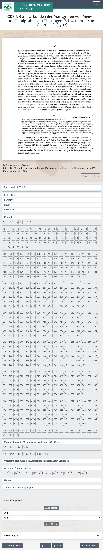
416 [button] (95, 342)
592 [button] (44, 394)
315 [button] (89, 312)
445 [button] (67, 351)
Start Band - (15, 187)
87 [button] (67, 242)
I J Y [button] (34, 473)
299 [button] (84, 306)
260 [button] (55, 296)
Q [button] (61, 473)
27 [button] (81, 229)
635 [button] (10, 410)
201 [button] (10, 283)
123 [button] (38, 258)
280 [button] (72, 301)
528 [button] (67, 376)
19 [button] (45, 229)
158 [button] (44, 267)
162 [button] (67, 267)
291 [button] (38, 306)
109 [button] (55, 254)
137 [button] (21, 263)
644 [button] (61, 410)
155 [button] (27, 267)
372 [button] (27, 330)
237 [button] (21, 292)
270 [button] (16, 301)
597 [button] (72, 394)
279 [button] (67, 301)
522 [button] (33, 376)
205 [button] (33, 283)
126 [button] (55, 258)
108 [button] (50, 254)
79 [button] (31, 242)
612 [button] (72, 401)
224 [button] (44, 287)
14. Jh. (7, 513)
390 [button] (33, 335)
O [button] (54, 473)
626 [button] (55, 405)
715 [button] (89, 430)
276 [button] (50, 301)
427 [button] (61, 346)
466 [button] (89, 355)
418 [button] (10, 346)
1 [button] (3, 222)
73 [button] (4, 242)
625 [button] (50, 405)
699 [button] (84, 423)
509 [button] (55, 371)
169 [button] (10, 272)
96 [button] (13, 247)
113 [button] (78, 254)
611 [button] (67, 401)
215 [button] (89, 283)
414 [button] (84, 342)
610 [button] (61, 401)
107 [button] (44, 254)
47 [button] (76, 233)
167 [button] (95, 267)
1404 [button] (32, 454)
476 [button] (50, 360)
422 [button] (33, 346)
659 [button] (50, 414)
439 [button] (33, 351)
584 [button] (95, 389)
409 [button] (55, 342)
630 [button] (78, 405)
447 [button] (78, 351)
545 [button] (67, 380)
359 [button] (50, 326)
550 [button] (95, 380)
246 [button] (72, 292)
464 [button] (78, 355)
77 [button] (22, 242)
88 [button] (72, 242)
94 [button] (4, 247)
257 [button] (38, 296)
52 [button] (4, 238)
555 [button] (27, 385)
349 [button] (89, 321)
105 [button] (33, 254)
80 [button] (36, 242)
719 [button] (16, 435)
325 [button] (50, 317)
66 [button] (67, 238)
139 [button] (33, 263)
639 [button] (33, 410)
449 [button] (89, 351)
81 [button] (40, 242)
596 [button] (67, 394)
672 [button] (27, 419)
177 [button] (55, 272)
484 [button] (95, 360)
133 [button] (95, 258)
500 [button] (4, 371)
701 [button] (10, 430)
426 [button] (55, 346)
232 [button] (89, 287)
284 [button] (95, 301)
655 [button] (27, 414)
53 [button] (9, 238)
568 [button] (4, 389)
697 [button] (72, 423)
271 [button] (21, 301)
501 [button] (10, 371)
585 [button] (4, 394)
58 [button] (31, 238)
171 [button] (21, 272)
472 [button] (27, 360)
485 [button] (4, 364)
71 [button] (90, 238)
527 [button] (61, 376)
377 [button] (55, 330)
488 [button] (21, 364)
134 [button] (4, 263)
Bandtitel (8, 200)
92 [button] (90, 242)
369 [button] (10, 330)
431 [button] (84, 346)
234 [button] (4, 292)
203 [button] (21, 283)
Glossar (8, 480)
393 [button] (50, 335)
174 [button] (38, 272)
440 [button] (38, 351)
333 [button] (95, 317)
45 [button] (67, 233)
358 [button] (44, 326)
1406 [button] (46, 454)
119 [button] (16, 258)
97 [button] (18, 247)
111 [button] (67, 254)
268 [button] (4, 301)
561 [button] (61, 385)
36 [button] (27, 233)
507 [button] (44, 371)
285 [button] (4, 306)
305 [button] (33, 312)
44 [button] (63, 233)
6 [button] (20, 222)
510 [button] (61, 371)
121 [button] (27, 258)
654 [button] (21, 414)
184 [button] (95, 272)
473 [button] (33, 360)
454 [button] (21, 355)
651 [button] (4, 414)
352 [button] (10, 326)
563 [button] (72, 385)
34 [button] (18, 233)
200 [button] (4, 283)
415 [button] (89, 342)
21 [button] (54, 229)
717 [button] (4, 435)
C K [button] (11, 473)
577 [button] (55, 389)
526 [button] (55, 376)
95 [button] (9, 247)
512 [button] (72, 371)
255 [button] (27, 296)
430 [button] (78, 346)
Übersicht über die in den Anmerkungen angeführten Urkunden (36, 461)
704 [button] (27, 430)
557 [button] (38, 385)
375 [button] (44, 330)
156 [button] (33, 267)
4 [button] (13, 222)
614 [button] (84, 401)
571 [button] (21, 389)
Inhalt (7, 205)
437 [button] (21, 351)
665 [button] (84, 414)
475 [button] (44, 360)
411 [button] (67, 342)
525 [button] (50, 376)
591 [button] (38, 394)
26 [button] (76, 229)
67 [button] (72, 238)
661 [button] (61, 414)
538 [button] (27, 380)
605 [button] (33, 401)
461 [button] (61, 355)
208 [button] (50, 283)
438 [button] (27, 351)
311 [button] (67, 312)
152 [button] (10, 267)
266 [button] (89, 296)
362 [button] (67, 326)
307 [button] (44, 312)
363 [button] (72, 326)
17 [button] (36, 229)
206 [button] (38, 283)
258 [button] (44, 296)
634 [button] (4, 410)
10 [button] (4, 229)
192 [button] (44, 276)
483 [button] (89, 360)
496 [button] (67, 364)
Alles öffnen (51, 508)
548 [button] (84, 380)
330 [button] (78, 317)
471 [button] (21, 360)
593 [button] (50, 394)
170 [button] (16, 272)
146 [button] (72, 263)
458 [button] (44, 355)
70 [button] (85, 238)
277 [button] (55, 301)
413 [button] (78, 342)
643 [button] (55, 410)
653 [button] (16, 414)
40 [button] (45, 233)
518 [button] (10, 376)
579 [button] (67, 389)
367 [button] (95, 326)
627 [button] (61, 405)
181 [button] (78, 272)
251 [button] (4, 296)
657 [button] (38, 414)
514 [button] (84, 371)
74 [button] (9, 242)
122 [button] (33, 258)
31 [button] (4, 233)
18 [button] (40, 229)
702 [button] (16, 430)
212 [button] (72, 283)
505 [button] (33, 371)
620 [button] (21, 405)
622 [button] (33, 405)
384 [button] (95, 330)
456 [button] (33, 355)
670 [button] (16, 419)
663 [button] (72, 414)
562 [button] (67, 385)
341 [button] (44, 321)
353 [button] (16, 326)
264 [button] (78, 296)
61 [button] (45, 238)
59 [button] (36, 238)
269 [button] (10, 301)
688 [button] (21, 423)
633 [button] (95, 405)
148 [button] (84, 263)
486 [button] (10, 364)
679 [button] (67, 419)
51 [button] (94, 233)
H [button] (30, 473)
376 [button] (50, 330)
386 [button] (10, 335)
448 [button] (84, 351)
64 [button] (58, 238)
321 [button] (27, 317)
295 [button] (61, 306)
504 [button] (27, 371)
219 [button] (16, 287)
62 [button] (49, 238)
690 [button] (33, 423)
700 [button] (4, 430)
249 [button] (89, 292)
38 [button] (36, 233)
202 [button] (16, 283)
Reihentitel (9, 195)
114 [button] (84, 254)
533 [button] (95, 376)
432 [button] (89, 346)
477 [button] (55, 360)
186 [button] (10, 276)
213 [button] (78, 283)
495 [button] (61, 364)
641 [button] (44, 410)
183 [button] (89, 272)
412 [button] (72, 342)
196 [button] (67, 276)
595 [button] (61, 394)
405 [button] (33, 342)
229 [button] (72, 287)
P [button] (57, 473)
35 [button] (22, 233)
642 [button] (50, 410)
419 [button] (16, 346)
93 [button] (94, 242)
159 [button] (50, 267)
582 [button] (84, 389)
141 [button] (44, 263)
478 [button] (61, 360)
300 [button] (4, 312)
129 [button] (72, 258)
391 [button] (38, 335)
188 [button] (21, 276)
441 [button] (44, 351)
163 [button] (72, 267)
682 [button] (84, 419)
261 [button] (61, 296)
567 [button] (95, 385)
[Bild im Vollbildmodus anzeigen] (99, 34)
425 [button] (50, 346)
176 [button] (50, 272)
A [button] (3, 473)
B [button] (7, 473)
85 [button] (58, 242)
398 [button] (78, 335)
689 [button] (27, 423)
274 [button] (38, 301)
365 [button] (84, 326)
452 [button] (10, 355)
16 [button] (31, 229)
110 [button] (61, 254)
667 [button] (95, 414)
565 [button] (84, 385)
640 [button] (38, 410)
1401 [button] (12, 454)
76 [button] (18, 242)
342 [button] (50, 321)
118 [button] (10, 258)
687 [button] (16, 423)
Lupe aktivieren (90, 175)
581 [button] (78, 389)
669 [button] (10, 419)
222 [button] (33, 287)
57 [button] (27, 238)
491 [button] (38, 364)
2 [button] (7, 222)
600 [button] (4, 401)
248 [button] (84, 292)
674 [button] (38, 419)
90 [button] (81, 242)
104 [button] (27, 254)
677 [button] (55, 419)
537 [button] (21, 380)
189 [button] (27, 276)
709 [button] (55, 430)
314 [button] (84, 312)
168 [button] (4, 272)
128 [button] (67, 258)
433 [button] (95, 346)
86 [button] (63, 242)
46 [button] (72, 233)
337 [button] (21, 321)
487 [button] (16, 364)
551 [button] (4, 385)
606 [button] (38, 401)
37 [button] (31, 233)
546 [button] (72, 380)
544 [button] (61, 380)
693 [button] (50, 423)
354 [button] (21, 326)
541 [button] (44, 380)
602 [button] (16, 401)
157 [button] (38, 267)
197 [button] (72, 276)
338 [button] (27, 321)
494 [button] (55, 364)
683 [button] (89, 419)
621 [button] (27, 405)
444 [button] (61, 351)
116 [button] (95, 254)
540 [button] (38, 380)
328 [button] (67, 317)
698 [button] (78, 423)
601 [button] (10, 401)
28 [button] (85, 229)
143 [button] (55, 263)
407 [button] (44, 342)
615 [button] (89, 401)
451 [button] (4, 355)
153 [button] (16, 267)
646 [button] (72, 410)
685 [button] (4, 423)
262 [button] (67, 296)
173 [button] (33, 272)
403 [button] (21, 342)
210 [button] (61, 283)
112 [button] (72, 254)
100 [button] (4, 254)
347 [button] (78, 321)
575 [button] (44, 389)
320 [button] (21, 317)
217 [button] (4, 287)
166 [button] (89, 267)
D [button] (16, 473)
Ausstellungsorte (12, 535)
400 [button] (4, 342)
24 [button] (67, 229)
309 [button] (55, 312)
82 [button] (45, 242)
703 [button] (21, 430)
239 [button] (33, 292)
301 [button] (10, 312)
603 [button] (21, 401)
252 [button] (10, 296)
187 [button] (16, 276)
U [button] (75, 473)
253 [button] (16, 296)
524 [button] (44, 376)
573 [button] (33, 389)
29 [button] (90, 229)
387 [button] (16, 335)
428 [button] (67, 346)
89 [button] (76, 242)
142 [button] (50, 263)
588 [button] (21, 394)
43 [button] (58, 233)
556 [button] (33, 385)
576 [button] (50, 389)
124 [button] (44, 258)
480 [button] (72, 360)
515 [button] (89, 371)
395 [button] (61, 335)
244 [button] (61, 292)
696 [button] (67, 423)
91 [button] (85, 242)
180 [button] (72, 272)
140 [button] (38, 263)
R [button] (65, 473)
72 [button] (94, 238)
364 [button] (78, 326)
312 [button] (72, 312)
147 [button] (78, 263)
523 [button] (38, 376)
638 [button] (27, 410)
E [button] (19, 473)
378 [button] (61, 330)
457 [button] (38, 355)
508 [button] (50, 371)
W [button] (83, 473)
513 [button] (78, 371)
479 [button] (67, 360)
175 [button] (44, 272)
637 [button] (21, 410)
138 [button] (27, 263)
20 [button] (49, 229)
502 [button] (16, 371)
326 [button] (55, 317)
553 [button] (16, 385)
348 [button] (84, 321)
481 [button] (78, 360)
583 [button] (89, 389)
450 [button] (95, 351)
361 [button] (61, 326)
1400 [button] (5, 454)
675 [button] (44, 419)
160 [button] (55, 267)
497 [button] (72, 364)
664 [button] (78, 414)
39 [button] (40, 233)
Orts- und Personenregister (18, 468)
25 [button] (72, 229)
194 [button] (55, 276)
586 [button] (10, 394)
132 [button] (89, 258)
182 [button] (84, 272)
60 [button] (40, 238)
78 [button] (27, 242)
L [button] (42, 473)
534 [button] (4, 380)
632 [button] (89, 405)
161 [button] (61, 267)
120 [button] (21, 258)
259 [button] (50, 296)
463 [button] (72, 355)
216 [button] (95, 283)
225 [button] (50, 287)
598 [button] (78, 394)
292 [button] (44, 306)
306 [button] (38, 312)
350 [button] (95, 321)
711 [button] (67, 430)
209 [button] (55, 283)
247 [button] (78, 292)
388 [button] (21, 335)
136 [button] (16, 263)
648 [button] (84, 410)
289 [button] (27, 306)
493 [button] (50, 364)
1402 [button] (19, 454)
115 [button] (89, 254)
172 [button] (27, 272)
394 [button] (55, 335)
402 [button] (16, 342)
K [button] (39, 473)
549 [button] (89, 380)
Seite (47, 545)
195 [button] (61, 276)
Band (59, 545)
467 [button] (95, 355)
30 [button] (94, 229)
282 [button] (84, 301)
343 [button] (55, 321)
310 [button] (61, 312)
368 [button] (4, 330)
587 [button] (16, 394)
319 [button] (16, 317)
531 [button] (84, 376)
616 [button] (95, 401)
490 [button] (33, 364)
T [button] (71, 473)
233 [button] (95, 287)
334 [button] (4, 321)
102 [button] (16, 254)
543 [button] (55, 380)
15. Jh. (7, 517)
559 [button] (50, 385)
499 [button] (84, 364)
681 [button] (78, 419)
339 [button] (33, 321)
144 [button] (61, 263)
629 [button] (72, 405)
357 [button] (38, 326)
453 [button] (16, 355)
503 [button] (21, 371)
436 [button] (16, 351)
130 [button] (78, 258)
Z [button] (86, 473)
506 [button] (38, 371)
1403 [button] (25, 454)
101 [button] (10, 254)
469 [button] (10, 360)
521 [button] (27, 376)
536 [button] (16, 380)
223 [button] (38, 287)
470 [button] (16, 360)
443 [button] (55, 351)
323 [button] (38, 317)
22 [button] (58, 229)
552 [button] (10, 385)
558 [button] (44, 385)
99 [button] (27, 247)
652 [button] (10, 414)
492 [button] (44, 364)
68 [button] (76, 238)
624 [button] (44, 405)
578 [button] (61, 389)
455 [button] (27, 355)
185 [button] (4, 276)
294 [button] (55, 306)
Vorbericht (9, 209)
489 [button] (27, 364)
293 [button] (50, 306)
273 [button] (33, 301)
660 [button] (55, 414)
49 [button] (85, 233)
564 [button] (78, 385)
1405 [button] (39, 454)
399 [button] (84, 335)
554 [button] (21, 385)
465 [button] (84, 355)
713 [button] (78, 430)
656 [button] (33, 414)
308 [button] (50, 312)
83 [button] (49, 242)
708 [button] (50, 430)
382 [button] (84, 330)
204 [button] (27, 283)
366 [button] (89, 326)
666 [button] (89, 414)
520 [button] (21, 376)
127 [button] (61, 258)
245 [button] (67, 292)
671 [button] (21, 419)
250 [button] (95, 292)
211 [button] (67, 283)
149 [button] (89, 263)
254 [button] (21, 296)
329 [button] (72, 317)
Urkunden (9, 217)
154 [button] (21, 267)
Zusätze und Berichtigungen (18, 487)
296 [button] (67, 306)
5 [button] (17, 222)
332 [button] (89, 317)
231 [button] (84, 287)
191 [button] (38, 276)
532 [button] (89, 376)
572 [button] (27, 389)
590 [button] (33, 394)
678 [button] (61, 419)
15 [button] (27, 229)
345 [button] (67, 321)
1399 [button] (25, 447)
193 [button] (50, 276)
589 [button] (27, 394)
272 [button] (27, 301)
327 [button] (61, 317)
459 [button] (50, 355)
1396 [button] (5, 447)
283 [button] (89, 301)
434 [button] (4, 351)
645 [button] (67, 410)
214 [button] (84, 283)
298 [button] (78, 306)
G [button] (26, 473)
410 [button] (61, 342)
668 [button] (4, 419)
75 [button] (13, 242)
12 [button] (13, 229)
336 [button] (16, 321)
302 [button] (16, 312)
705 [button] (33, 430)
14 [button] (22, 229)
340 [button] (38, 321)
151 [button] (4, 267)
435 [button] (10, 351)
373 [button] (33, 330)
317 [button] (4, 317)
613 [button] (78, 401)
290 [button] (33, 306)
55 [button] (18, 238)
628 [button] (67, 405)
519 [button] (16, 376)
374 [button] (38, 330)
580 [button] (72, 389)
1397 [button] (12, 447)
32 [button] (9, 233)
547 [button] (78, 380)
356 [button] (33, 326)
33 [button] (13, 233)
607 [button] (44, 401)
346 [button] (72, 321)
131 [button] (84, 258)
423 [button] (38, 346)
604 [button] (27, 401)
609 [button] (55, 401)
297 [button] (72, 306)
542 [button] (50, 380)
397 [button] (72, 335)
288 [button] (21, 306)
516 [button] (95, 371)
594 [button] (55, 394)
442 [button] (50, 351)
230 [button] (78, 287)
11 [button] (9, 229)
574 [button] (38, 389)
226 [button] (55, 287)
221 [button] (27, 287)
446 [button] (72, 351)
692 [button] (44, 423)
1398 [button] (19, 447)
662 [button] (67, 414)
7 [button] (23, 222)
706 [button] (38, 430)
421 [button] (27, 346)
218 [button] (10, 287)
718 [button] (10, 435)
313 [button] (78, 312)
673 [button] (33, 419)
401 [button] (10, 342)
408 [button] (50, 342)
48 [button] (81, 233)
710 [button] (61, 430)
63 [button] (54, 238)
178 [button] (61, 272)
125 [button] (50, 258)
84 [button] (54, 242)
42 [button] (54, 233)
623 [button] (38, 405)
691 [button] (38, 423)
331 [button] (84, 317)
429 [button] (72, 346)
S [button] (68, 473)
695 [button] (61, 423)
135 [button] (10, 263)
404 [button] (27, 342)
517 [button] (4, 376)
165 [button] (84, 267)
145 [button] (67, 263)
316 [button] (95, 312)
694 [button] (55, 423)
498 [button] (78, 364)
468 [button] (4, 360)
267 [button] (95, 296)
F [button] (22, 473)
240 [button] (38, 292)
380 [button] (72, 330)
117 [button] (4, 258)
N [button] (50, 473)
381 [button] (78, 330)
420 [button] (21, 346)
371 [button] (21, 330)
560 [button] (55, 385)
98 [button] (22, 247)
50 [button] (90, 233)
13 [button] (18, 229)
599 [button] (84, 394)
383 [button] (89, 330)
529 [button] (72, 376)
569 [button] (10, 389)
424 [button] (44, 346)
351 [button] (4, 326)
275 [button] (44, 301)
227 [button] (61, 287)
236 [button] (16, 292)
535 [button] (10, 380)
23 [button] (63, 229)
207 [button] (44, 283)
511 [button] (67, 371)
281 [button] (78, 301)
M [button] (46, 473)
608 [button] (50, 401)
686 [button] (10, 423)
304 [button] (27, 312)
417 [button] (4, 346)
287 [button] (16, 306)
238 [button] (27, 292)
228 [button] (67, 287)
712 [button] (72, 430)
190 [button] (33, 276)
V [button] (79, 473)
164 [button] (78, 267)
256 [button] (33, 296)
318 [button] (10, 317)
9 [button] (30, 222)
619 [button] (16, 405)
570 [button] (16, 389)
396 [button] (67, 335)
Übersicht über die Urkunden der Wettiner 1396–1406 (31, 442)
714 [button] (84, 430)
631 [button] (84, 405)
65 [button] (63, 238)
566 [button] (89, 385)
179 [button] (67, 272)
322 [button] (33, 317)
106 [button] (38, 254)
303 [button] (21, 312)
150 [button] (95, 263)
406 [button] (38, 342)
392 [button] (44, 335)
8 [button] (27, 222)
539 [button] (33, 380)
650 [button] (95, 410)
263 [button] (72, 296)
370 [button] (16, 330)
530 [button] (78, 376)
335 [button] (10, 321)
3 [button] (10, 222)
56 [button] (22, 238)
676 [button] (50, 419)
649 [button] (89, 410)
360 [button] (55, 326)
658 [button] (44, 414)
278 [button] (61, 301)
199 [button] (84, 276)
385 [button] (4, 335)
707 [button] (44, 430)
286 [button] (10, 306)
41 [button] (49, 233)
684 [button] (95, 419)
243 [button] (55, 292)
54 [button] (13, 238)
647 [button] (78, 410)
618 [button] (10, 405)
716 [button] (95, 430)
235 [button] (10, 292)
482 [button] (84, 360)
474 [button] (38, 360)
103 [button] (21, 254)
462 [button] (67, 355)
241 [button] (44, 292)
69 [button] (81, 238)
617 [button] (4, 405)
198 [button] (78, 276)
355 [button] (27, 326)
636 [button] (16, 410)
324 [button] (44, 317)
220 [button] (21, 287)
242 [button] (50, 292)
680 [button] (72, 419)
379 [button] (67, 330)
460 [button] (55, 355)
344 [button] (61, 321)
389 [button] (27, 335)
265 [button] (84, 296)
